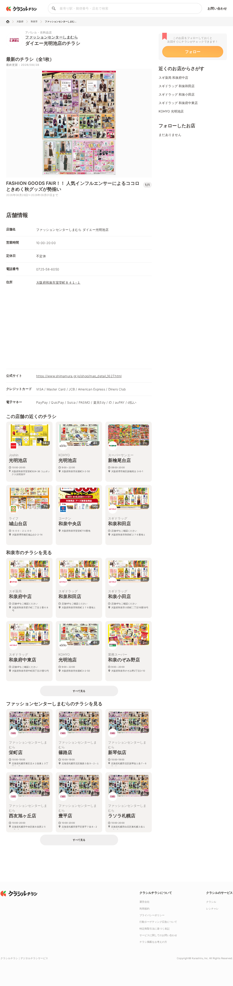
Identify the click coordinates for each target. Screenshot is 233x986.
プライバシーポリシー (152, 915)
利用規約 (144, 908)
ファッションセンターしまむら (51, 37)
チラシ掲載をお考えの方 (153, 941)
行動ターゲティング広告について (158, 921)
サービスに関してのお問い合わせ (158, 935)
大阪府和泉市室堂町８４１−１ (58, 282)
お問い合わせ (217, 8)
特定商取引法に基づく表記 (154, 928)
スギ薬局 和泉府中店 (173, 77)
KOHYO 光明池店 (171, 111)
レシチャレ (212, 908)
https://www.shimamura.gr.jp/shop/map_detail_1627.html (79, 376)
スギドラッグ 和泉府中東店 (178, 103)
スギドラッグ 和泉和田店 (177, 86)
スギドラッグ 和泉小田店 (177, 94)
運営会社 (144, 901)
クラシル (211, 901)
